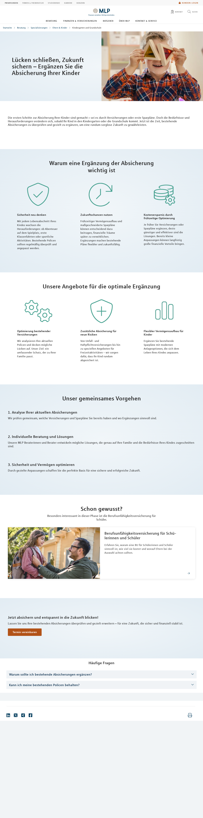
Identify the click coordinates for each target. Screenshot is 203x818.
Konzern (81, 2)
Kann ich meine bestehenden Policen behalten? (44, 685)
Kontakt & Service (146, 20)
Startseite (7, 27)
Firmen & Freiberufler (33, 2)
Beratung (51, 20)
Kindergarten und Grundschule (86, 27)
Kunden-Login (190, 3)
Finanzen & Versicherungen (80, 20)
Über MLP (124, 20)
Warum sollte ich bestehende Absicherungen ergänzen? (50, 674)
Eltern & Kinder (60, 27)
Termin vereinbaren (25, 632)
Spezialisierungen (39, 27)
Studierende (54, 2)
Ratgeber (108, 20)
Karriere (68, 2)
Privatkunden (11, 2)
